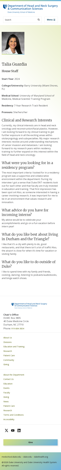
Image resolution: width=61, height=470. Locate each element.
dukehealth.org (41, 456)
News (6, 401)
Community (8, 360)
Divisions (7, 342)
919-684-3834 (17, 328)
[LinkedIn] (19, 430)
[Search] (39, 20)
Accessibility (8, 419)
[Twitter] (6, 430)
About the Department (13, 374)
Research (7, 351)
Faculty (6, 392)
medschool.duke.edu (11, 456)
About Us (7, 337)
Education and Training (13, 346)
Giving (6, 364)
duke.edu (27, 456)
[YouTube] (13, 430)
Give (30, 442)
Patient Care (9, 355)
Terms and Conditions (13, 414)
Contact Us (8, 379)
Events (6, 388)
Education (7, 383)
